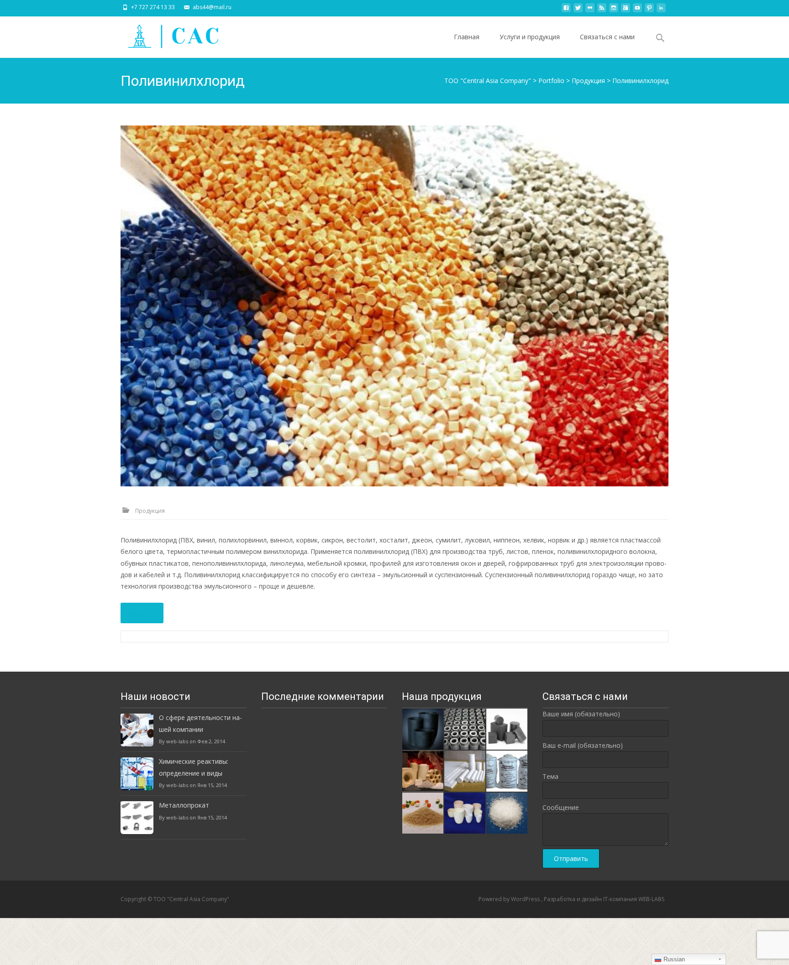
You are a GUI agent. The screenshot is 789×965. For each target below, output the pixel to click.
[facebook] (566, 10)
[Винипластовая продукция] (464, 770)
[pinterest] (649, 10)
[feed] (601, 10)
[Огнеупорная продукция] (422, 770)
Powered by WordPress (510, 899)
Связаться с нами (607, 36)
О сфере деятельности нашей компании (200, 723)
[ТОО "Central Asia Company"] (167, 34)
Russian (673, 959)
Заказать (142, 613)
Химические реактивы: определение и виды (193, 767)
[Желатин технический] (422, 812)
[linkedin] (661, 10)
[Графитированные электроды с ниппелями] (464, 728)
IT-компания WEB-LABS (633, 899)
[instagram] (613, 10)
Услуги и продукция (530, 36)
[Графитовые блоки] (506, 728)
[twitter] (578, 10)
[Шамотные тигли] (464, 812)
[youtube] (637, 10)
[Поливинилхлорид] (394, 305)
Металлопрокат (184, 805)
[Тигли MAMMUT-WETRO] (422, 728)
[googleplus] (625, 10)
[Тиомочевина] (506, 770)
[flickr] (589, 10)
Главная (466, 36)
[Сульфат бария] (506, 812)
